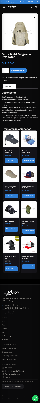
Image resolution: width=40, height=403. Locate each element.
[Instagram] (9, 312)
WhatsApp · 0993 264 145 (13, 305)
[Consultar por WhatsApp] (35, 398)
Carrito (4, 332)
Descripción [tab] (9, 86)
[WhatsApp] (14, 312)
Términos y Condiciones (10, 356)
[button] (35, 17)
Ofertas (4, 329)
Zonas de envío (7, 352)
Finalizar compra (7, 336)
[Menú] (4, 7)
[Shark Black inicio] (12, 7)
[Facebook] (4, 312)
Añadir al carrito (18, 70)
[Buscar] (31, 7)
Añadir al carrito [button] (11, 160)
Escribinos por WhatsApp (13, 386)
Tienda (4, 325)
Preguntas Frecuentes (9, 348)
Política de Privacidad (9, 359)
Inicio (3, 321)
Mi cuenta (5, 340)
